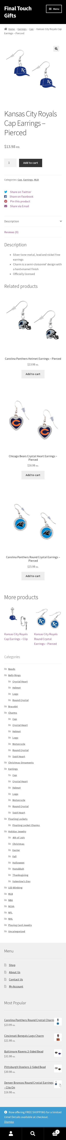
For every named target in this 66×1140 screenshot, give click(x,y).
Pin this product (20, 201)
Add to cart (30, 163)
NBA (10, 900)
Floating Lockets (17, 819)
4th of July (18, 837)
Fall (14, 856)
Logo (15, 694)
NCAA (11, 906)
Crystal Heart (20, 681)
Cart (51, 1130)
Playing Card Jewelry (20, 925)
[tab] (33, 221)
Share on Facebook (21, 196)
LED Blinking (15, 887)
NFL (10, 912)
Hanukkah (18, 868)
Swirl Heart (18, 756)
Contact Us (16, 979)
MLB (36, 179)
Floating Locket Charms (26, 825)
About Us (14, 972)
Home (11, 29)
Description (11, 221)
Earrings (22, 29)
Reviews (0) (11, 232)
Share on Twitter (20, 192)
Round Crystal (20, 700)
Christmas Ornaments (21, 762)
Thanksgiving (20, 875)
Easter (16, 850)
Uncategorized (16, 931)
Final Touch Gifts (18, 12)
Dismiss (9, 1122)
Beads (11, 669)
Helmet (16, 687)
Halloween (18, 862)
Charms (12, 712)
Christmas (18, 843)
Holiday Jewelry (17, 831)
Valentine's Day (21, 881)
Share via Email (19, 206)
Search (33, 1133)
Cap (31, 29)
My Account (16, 986)
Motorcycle (18, 744)
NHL (10, 918)
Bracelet (13, 706)
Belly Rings (14, 675)
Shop (12, 965)
